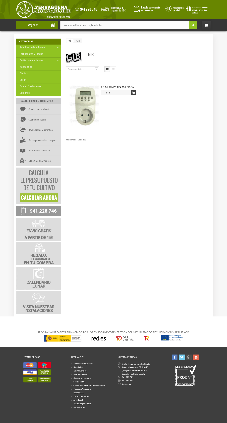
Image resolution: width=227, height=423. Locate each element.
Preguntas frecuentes (82, 389)
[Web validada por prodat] (185, 375)
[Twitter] (182, 357)
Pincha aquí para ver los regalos (147, 8)
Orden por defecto (76, 69)
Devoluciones (78, 393)
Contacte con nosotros (82, 378)
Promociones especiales (83, 363)
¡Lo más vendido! (80, 371)
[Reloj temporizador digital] (85, 106)
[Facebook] (174, 357)
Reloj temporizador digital (118, 87)
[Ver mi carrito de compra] (209, 25)
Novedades (78, 367)
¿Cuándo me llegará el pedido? (116, 8)
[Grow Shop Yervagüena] (43, 9)
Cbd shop (25, 92)
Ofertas (24, 73)
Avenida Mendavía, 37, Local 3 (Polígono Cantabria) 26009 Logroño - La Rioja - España (135, 370)
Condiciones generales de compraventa (174, 8)
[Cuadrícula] (107, 69)
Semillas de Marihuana (32, 47)
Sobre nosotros (79, 382)
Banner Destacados (30, 86)
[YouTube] (196, 357)
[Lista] (113, 69)
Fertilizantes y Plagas (31, 54)
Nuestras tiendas (80, 374)
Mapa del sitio (79, 407)
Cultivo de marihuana (31, 60)
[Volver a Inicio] (69, 41)
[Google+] (189, 357)
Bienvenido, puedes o (200, 10)
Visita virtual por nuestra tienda (136, 364)
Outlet (23, 79)
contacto (86, 9)
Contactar (126, 384)
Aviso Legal (78, 400)
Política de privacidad (82, 404)
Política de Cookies (81, 396)
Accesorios (26, 66)
